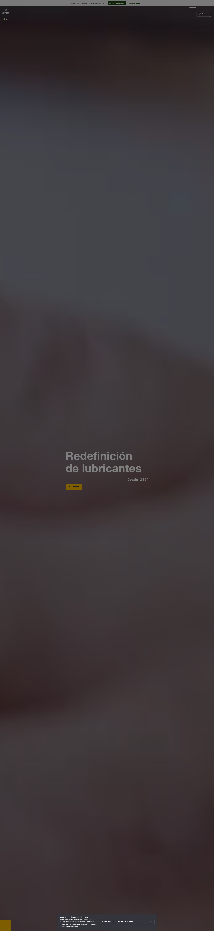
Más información (74, 926)
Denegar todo (106, 922)
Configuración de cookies (125, 922)
